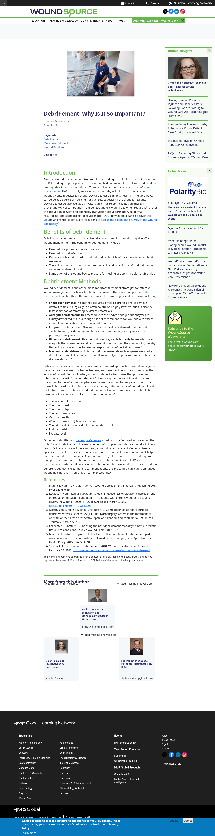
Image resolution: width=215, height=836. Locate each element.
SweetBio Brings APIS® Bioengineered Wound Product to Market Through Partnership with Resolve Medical (187, 246)
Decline (174, 820)
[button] (3, 3)
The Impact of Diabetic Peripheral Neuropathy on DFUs (136, 664)
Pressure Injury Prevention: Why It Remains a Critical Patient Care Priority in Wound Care (187, 128)
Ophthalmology (27, 778)
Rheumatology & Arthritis (73, 788)
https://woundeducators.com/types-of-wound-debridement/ (111, 550)
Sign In (165, 744)
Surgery (23, 793)
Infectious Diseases (70, 763)
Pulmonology (25, 788)
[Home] (74, 13)
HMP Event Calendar (125, 743)
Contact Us (168, 749)
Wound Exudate (54, 147)
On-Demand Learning (125, 761)
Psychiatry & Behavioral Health (75, 783)
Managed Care (26, 768)
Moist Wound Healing (57, 143)
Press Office (168, 740)
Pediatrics (65, 778)
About (165, 736)
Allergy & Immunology (30, 743)
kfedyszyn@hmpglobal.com (97, 626)
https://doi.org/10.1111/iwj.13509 (70, 506)
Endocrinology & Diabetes (73, 758)
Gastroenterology (27, 763)
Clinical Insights (92, 21)
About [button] (110, 21)
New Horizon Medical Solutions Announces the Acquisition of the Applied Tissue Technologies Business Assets (188, 291)
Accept (188, 820)
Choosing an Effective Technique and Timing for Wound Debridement (187, 87)
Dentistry (23, 753)
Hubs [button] (121, 21)
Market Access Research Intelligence (127, 781)
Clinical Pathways (69, 748)
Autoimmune (66, 743)
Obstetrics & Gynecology (32, 773)
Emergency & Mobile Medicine (34, 758)
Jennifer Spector (55, 678)
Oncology (65, 773)
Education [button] (38, 21)
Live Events (120, 756)
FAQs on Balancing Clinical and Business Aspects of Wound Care (188, 155)
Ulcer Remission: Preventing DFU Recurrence (55, 664)
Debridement (52, 139)
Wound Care (25, 798)
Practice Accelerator (63, 21)
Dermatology (66, 753)
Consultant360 (122, 774)
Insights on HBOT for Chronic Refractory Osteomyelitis (186, 143)
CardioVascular (26, 748)
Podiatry (23, 783)
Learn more (29, 833)
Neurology (65, 768)
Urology (64, 793)
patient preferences (88, 440)
